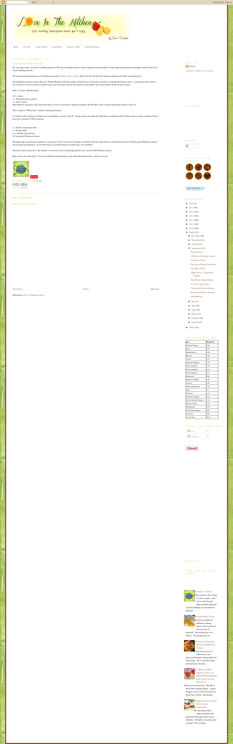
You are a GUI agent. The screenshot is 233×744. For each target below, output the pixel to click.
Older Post (154, 288)
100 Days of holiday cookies (203, 256)
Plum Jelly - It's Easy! (203, 591)
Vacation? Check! (198, 260)
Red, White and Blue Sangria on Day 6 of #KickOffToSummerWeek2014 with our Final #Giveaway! (205, 675)
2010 (191, 228)
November (196, 240)
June (193, 301)
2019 (191, 203)
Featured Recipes (92, 46)
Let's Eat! (27, 46)
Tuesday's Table (73, 46)
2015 (191, 207)
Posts (191, 431)
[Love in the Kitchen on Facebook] (189, 170)
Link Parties (57, 46)
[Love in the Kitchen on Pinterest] (189, 178)
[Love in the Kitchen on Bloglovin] (207, 178)
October (195, 244)
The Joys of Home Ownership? (204, 264)
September (196, 248)
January (195, 322)
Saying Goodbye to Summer (203, 292)
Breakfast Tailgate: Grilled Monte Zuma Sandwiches (205, 703)
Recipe (24, 187)
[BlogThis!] (17, 184)
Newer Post (17, 288)
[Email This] (14, 184)
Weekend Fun (197, 251)
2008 (191, 327)
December (196, 235)
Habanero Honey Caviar (204, 616)
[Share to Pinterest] (26, 184)
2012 (191, 219)
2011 (191, 224)
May (193, 305)
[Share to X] (20, 184)
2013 (191, 215)
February (195, 318)
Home (15, 46)
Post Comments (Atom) (34, 295)
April (193, 309)
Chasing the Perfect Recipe (28, 63)
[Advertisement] (50, 280)
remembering (196, 296)
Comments (194, 436)
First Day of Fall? (198, 268)
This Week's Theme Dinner (202, 279)
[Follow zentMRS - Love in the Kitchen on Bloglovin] (195, 190)
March (194, 313)
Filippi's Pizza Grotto (69, 76)
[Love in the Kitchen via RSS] (198, 178)
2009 (191, 232)
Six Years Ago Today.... (200, 284)
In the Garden (41, 46)
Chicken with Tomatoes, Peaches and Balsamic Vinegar (204, 644)
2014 (191, 211)
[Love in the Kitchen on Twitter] (198, 170)
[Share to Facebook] (23, 184)
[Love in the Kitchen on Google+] (207, 170)
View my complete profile (199, 71)
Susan (192, 66)
